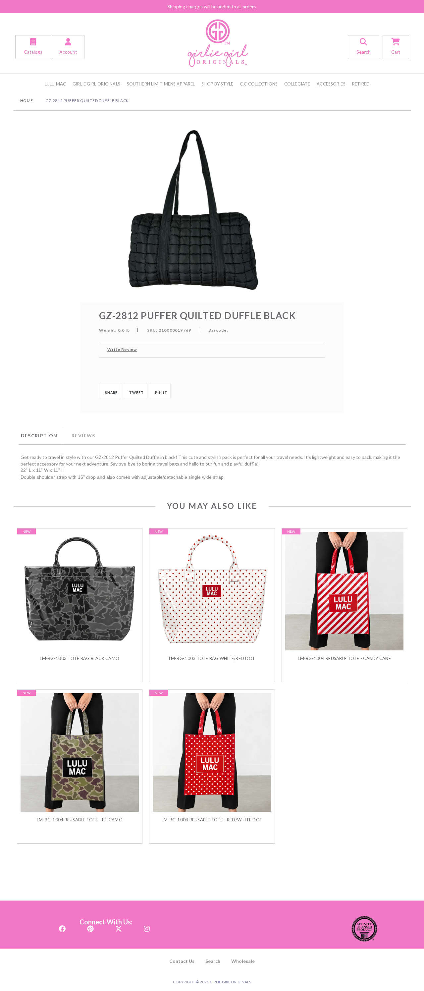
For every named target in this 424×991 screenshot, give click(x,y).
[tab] (41, 435)
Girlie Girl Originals (96, 83)
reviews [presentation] (83, 435)
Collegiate (297, 83)
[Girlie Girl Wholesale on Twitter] (118, 927)
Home (26, 100)
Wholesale (243, 961)
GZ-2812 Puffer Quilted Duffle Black (87, 100)
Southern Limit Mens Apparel (161, 83)
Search (212, 961)
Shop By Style (217, 83)
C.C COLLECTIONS (259, 83)
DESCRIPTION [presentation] (39, 435)
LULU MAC (55, 83)
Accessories (331, 83)
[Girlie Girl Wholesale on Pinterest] (90, 927)
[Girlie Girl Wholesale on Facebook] (62, 927)
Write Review (122, 349)
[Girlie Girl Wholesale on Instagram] (146, 927)
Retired (361, 83)
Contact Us (181, 961)
